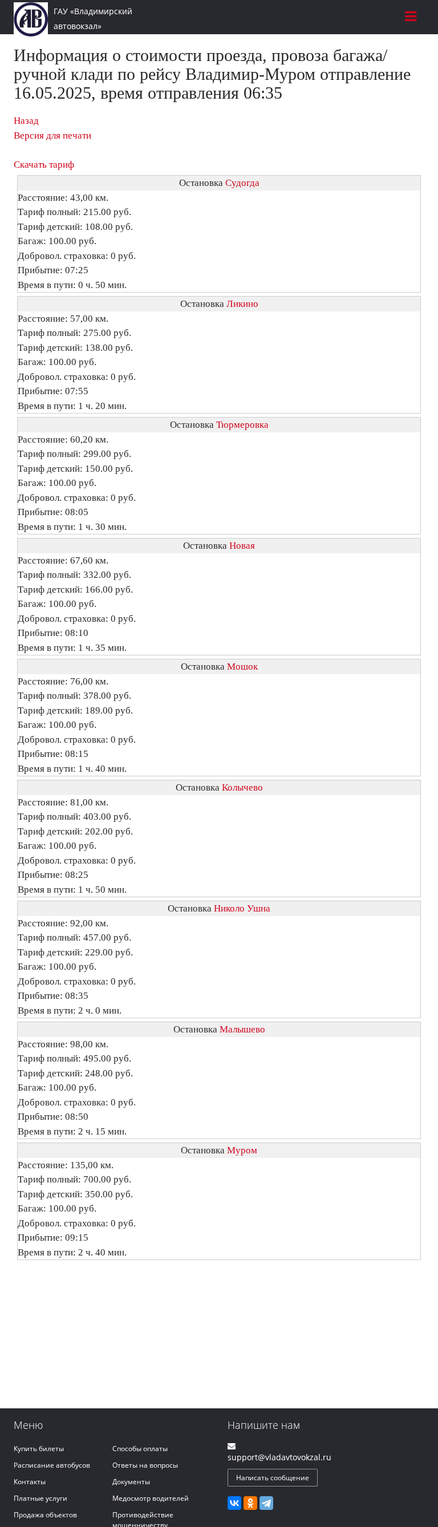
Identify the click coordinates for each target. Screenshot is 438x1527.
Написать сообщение (272, 1478)
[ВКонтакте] (234, 1503)
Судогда (242, 182)
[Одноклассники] (250, 1503)
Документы (131, 1482)
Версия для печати (52, 135)
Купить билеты (39, 1448)
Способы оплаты (140, 1448)
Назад (26, 120)
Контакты (30, 1482)
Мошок (242, 666)
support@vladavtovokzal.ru (279, 1457)
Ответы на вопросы (145, 1465)
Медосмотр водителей (150, 1498)
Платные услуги (40, 1498)
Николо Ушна (242, 908)
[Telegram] (266, 1503)
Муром (242, 1150)
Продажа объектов (45, 1515)
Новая (242, 545)
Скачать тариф (44, 164)
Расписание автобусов (52, 1465)
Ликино (242, 303)
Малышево (242, 1029)
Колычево (242, 787)
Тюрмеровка (242, 424)
